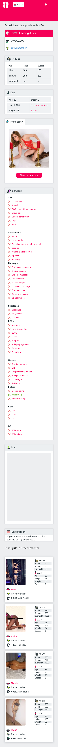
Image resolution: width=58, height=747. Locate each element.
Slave (14, 337)
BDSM (14, 333)
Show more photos (29, 175)
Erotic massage (19, 271)
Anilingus (16, 383)
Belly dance (17, 314)
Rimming (16, 259)
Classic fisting (18, 391)
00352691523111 (20, 738)
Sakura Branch (18, 298)
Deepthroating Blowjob (22, 372)
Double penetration (20, 217)
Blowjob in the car (20, 375)
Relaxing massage (20, 294)
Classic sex (17, 201)
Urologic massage (20, 275)
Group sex (16, 213)
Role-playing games (21, 344)
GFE (13, 368)
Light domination (19, 329)
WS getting (17, 434)
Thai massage (18, 279)
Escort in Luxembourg (15, 25)
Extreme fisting (18, 398)
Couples (15, 248)
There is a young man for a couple (27, 244)
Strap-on (15, 340)
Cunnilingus (17, 379)
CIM (13, 410)
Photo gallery (16, 122)
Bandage (16, 348)
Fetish (14, 224)
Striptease (16, 310)
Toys (14, 220)
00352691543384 (20, 691)
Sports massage (19, 290)
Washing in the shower (22, 252)
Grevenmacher (19, 48)
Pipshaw (15, 255)
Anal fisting (17, 395)
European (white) (39, 105)
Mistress (15, 325)
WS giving (16, 430)
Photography (17, 240)
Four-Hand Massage (21, 286)
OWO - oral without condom (24, 209)
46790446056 (17, 41)
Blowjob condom (19, 364)
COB (14, 414)
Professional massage (22, 267)
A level (15, 205)
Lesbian (15, 317)
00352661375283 (20, 598)
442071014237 (18, 644)
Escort (14, 236)
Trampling (16, 352)
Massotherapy (18, 282)
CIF (13, 418)
